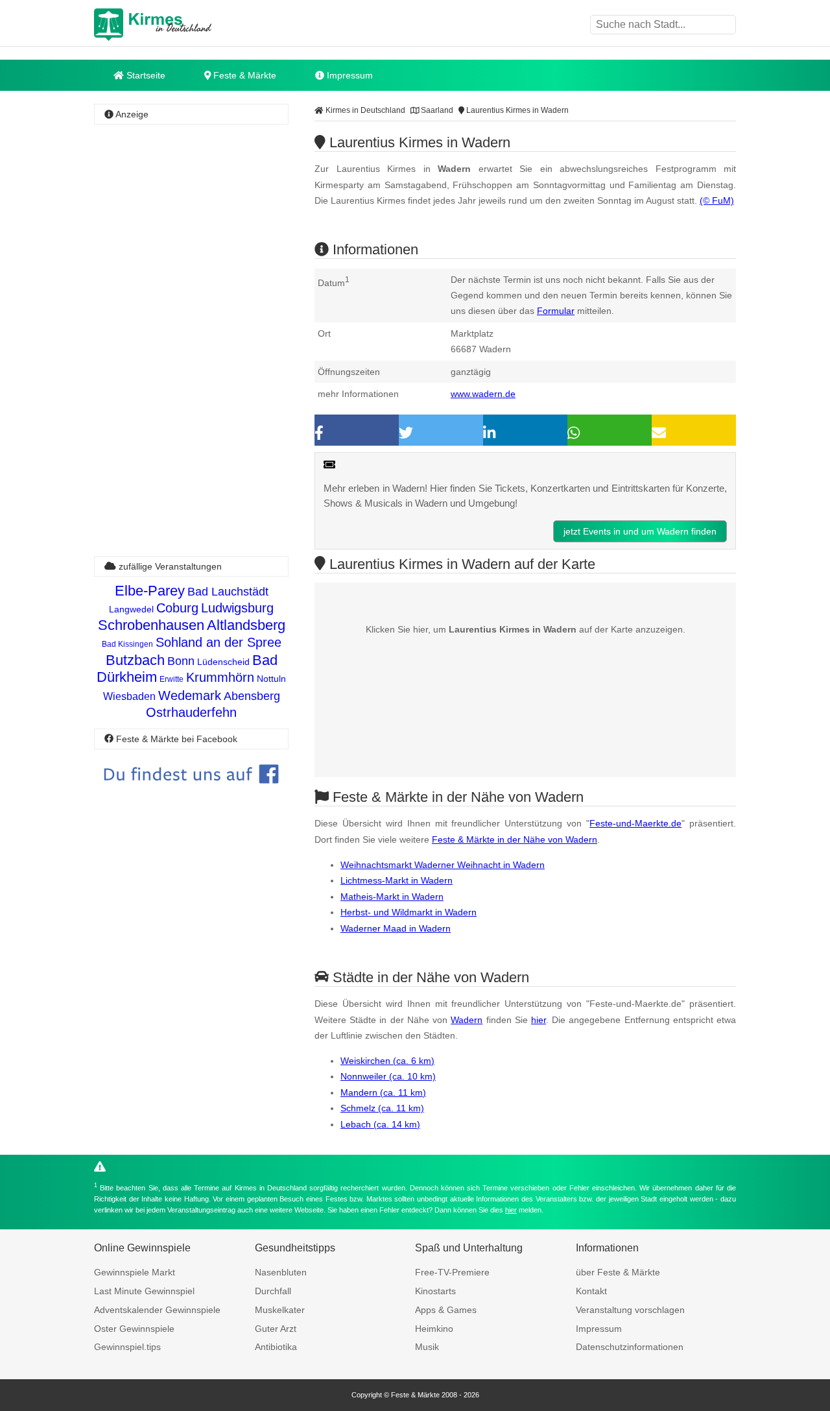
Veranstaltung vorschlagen (630, 1310)
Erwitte (172, 679)
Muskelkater (280, 1310)
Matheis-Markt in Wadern (392, 896)
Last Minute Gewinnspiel (144, 1291)
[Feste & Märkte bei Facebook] (191, 793)
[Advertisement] (191, 321)
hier (538, 1020)
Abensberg (252, 696)
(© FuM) (717, 200)
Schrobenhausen (151, 625)
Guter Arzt (275, 1328)
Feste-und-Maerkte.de (635, 823)
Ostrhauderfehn (191, 712)
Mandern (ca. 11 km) (383, 1092)
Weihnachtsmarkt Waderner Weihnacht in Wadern (442, 865)
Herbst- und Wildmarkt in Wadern (408, 912)
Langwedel (131, 609)
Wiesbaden (129, 696)
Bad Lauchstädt (227, 591)
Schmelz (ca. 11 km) (382, 1108)
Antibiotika (276, 1347)
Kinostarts (435, 1291)
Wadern (466, 1020)
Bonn (181, 661)
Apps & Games (446, 1310)
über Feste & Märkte (618, 1272)
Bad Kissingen (127, 644)
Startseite (144, 75)
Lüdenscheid (223, 662)
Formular (556, 311)
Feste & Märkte (243, 75)
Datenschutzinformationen (629, 1347)
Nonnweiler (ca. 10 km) (388, 1076)
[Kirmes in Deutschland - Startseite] (185, 24)
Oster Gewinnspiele (134, 1328)
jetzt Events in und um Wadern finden (640, 531)
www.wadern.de (483, 394)
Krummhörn (220, 677)
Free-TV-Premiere (452, 1272)
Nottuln (271, 678)
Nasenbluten (281, 1272)
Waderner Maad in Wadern (395, 928)
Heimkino (434, 1328)
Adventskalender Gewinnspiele (157, 1310)
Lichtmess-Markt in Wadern (396, 880)
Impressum (348, 75)
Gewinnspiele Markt (134, 1272)
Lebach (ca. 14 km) (380, 1124)
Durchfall (273, 1291)
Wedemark (189, 695)
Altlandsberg (246, 625)
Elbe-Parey (150, 591)
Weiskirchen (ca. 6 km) (387, 1060)
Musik (427, 1347)
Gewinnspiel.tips (127, 1347)
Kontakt (591, 1291)
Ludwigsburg (237, 608)
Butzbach (135, 660)
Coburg (177, 608)
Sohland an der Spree (218, 642)
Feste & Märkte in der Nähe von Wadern (514, 839)
